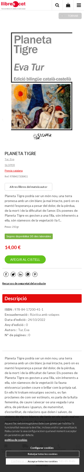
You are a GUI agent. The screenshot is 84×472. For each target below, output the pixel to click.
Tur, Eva (9, 159)
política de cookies (16, 439)
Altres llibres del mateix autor (28, 187)
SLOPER (10, 165)
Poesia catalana (14, 170)
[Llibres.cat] (13, 5)
